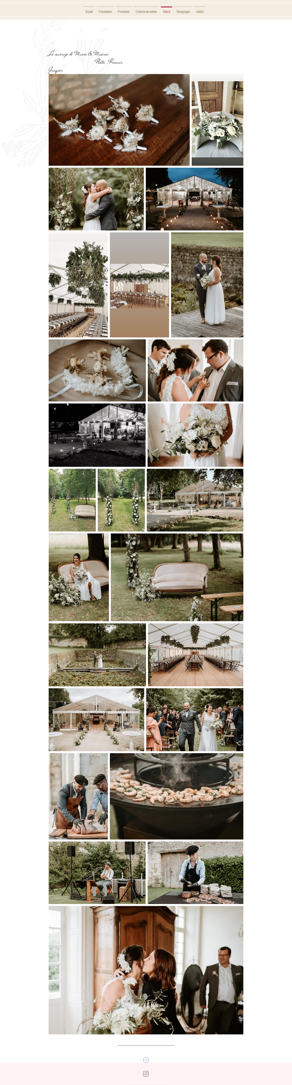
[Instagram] (146, 1074)
